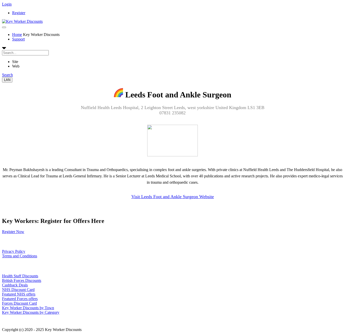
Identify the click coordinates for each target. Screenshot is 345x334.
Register (18, 13)
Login (7, 4)
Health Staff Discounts (20, 276)
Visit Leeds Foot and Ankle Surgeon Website (172, 196)
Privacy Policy (13, 251)
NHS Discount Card (18, 289)
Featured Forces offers (20, 299)
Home (17, 34)
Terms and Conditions (19, 256)
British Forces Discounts (21, 280)
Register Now (13, 231)
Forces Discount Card (19, 303)
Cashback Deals (15, 285)
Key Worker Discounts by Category (30, 312)
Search (7, 75)
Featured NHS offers (18, 294)
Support (18, 39)
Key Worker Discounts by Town (28, 308)
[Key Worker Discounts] (22, 21)
